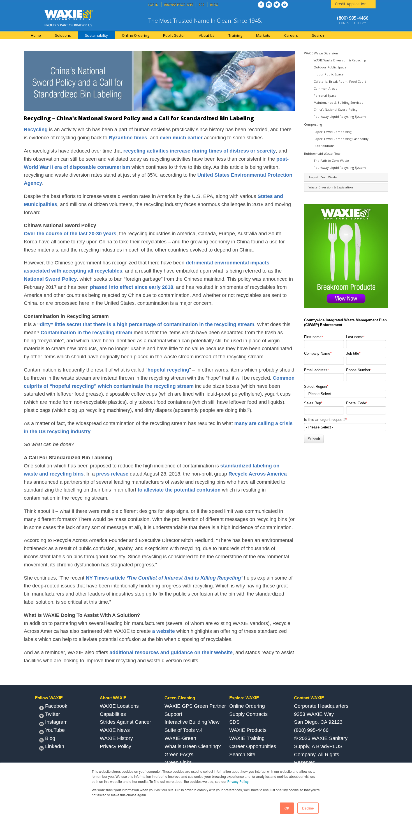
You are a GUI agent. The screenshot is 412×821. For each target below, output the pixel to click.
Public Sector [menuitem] (174, 35)
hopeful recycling (168, 370)
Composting (313, 124)
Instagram (56, 722)
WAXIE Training (247, 738)
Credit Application (351, 3)
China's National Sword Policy (335, 109)
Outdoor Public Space (330, 67)
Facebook (56, 706)
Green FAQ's (179, 754)
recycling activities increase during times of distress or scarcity (199, 151)
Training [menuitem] (235, 35)
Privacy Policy (237, 781)
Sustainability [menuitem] (96, 35)
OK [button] (286, 808)
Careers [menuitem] (291, 35)
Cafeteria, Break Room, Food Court (340, 81)
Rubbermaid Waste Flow (322, 153)
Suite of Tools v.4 (184, 730)
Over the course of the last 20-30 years (70, 233)
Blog (50, 738)
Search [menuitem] (318, 35)
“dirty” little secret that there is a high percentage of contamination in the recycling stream (145, 324)
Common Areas (325, 88)
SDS (234, 722)
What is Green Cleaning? (193, 746)
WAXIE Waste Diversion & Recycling (340, 60)
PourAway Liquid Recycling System (340, 116)
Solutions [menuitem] (63, 35)
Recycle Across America (257, 474)
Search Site (242, 754)
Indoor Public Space (329, 74)
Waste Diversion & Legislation (331, 187)
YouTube (55, 730)
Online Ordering (247, 706)
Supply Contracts (248, 714)
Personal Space (325, 95)
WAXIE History (116, 738)
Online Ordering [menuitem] (135, 35)
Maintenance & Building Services (338, 102)
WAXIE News (115, 730)
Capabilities (113, 714)
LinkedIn (54, 746)
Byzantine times (128, 137)
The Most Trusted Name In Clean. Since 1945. (205, 20)
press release (112, 474)
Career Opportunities (252, 746)
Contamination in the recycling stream (86, 332)
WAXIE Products (248, 730)
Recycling (36, 129)
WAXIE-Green (180, 738)
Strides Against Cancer (125, 722)
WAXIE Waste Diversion (321, 53)
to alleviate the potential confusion (179, 490)
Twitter (52, 714)
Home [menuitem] (36, 35)
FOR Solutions (324, 146)
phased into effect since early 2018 (131, 287)
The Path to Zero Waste (331, 160)
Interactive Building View (192, 722)
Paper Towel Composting (332, 132)
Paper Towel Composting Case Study (341, 139)
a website (163, 631)
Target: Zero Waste (323, 177)
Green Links (178, 762)
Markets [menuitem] (263, 35)
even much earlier (181, 137)
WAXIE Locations (119, 706)
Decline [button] (308, 808)
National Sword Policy (50, 279)
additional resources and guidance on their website (171, 652)
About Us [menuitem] (206, 35)
